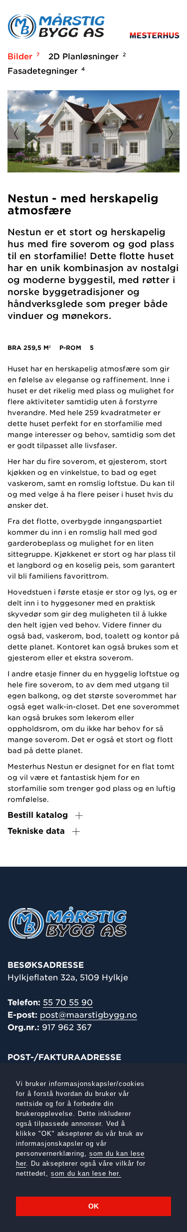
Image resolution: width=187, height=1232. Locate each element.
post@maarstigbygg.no (88, 1015)
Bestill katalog (37, 815)
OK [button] (93, 1206)
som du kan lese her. (86, 1173)
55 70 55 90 (68, 1002)
